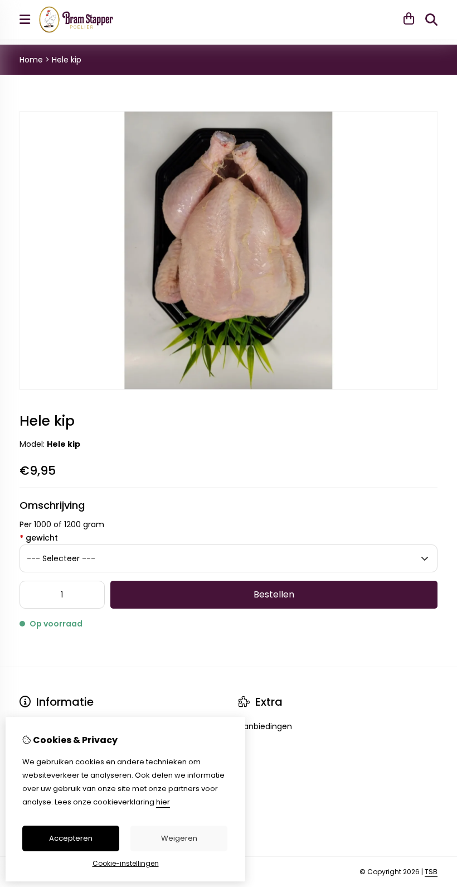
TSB (431, 871)
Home (31, 59)
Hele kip (66, 59)
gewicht (39, 537)
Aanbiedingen (265, 726)
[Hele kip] (228, 387)
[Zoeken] (431, 19)
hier (163, 802)
